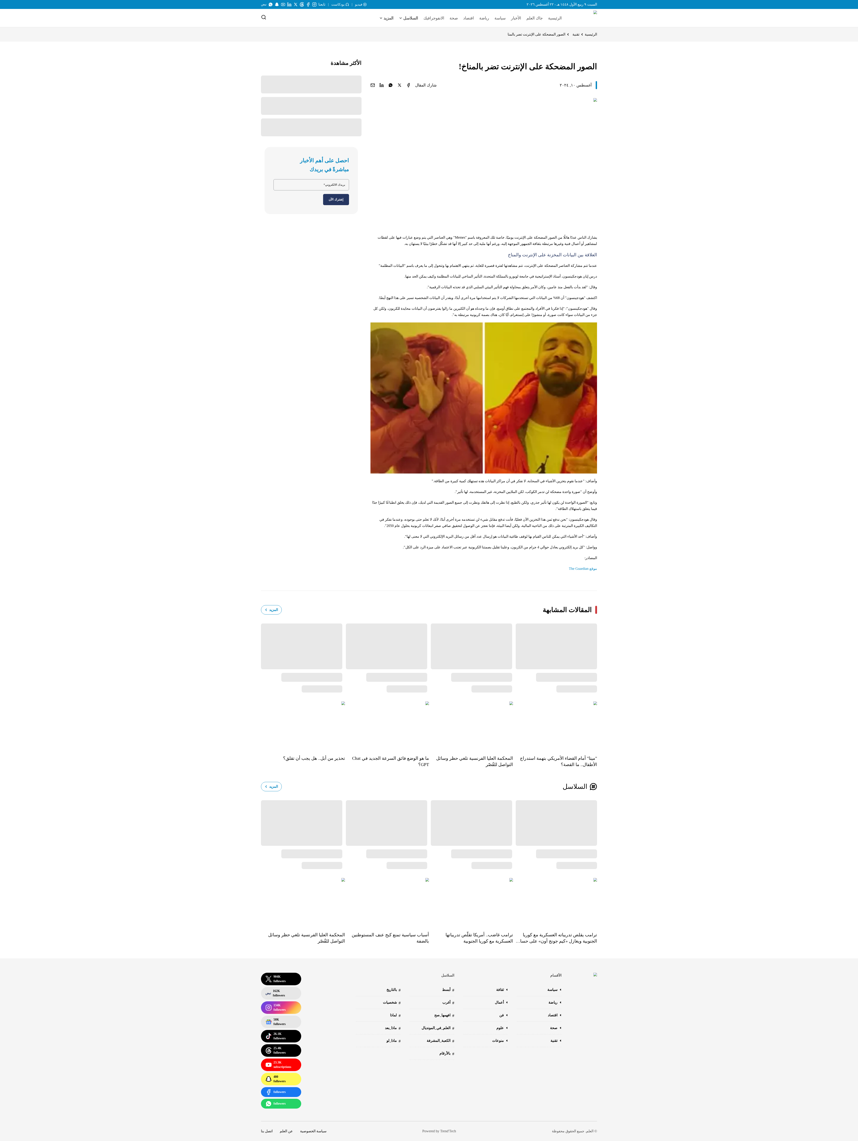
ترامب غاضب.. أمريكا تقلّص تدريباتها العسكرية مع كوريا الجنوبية (479, 937)
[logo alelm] (584, 18)
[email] (372, 85)
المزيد (273, 610)
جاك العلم (534, 18)
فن (501, 1015)
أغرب (448, 1002)
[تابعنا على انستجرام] (314, 4)
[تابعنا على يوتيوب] (283, 4)
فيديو (358, 4)
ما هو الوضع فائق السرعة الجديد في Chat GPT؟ (390, 761)
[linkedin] (381, 85)
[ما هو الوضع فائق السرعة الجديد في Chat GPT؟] (387, 725)
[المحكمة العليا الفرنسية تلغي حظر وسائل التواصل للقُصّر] (471, 725)
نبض (264, 4)
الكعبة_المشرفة (440, 1041)
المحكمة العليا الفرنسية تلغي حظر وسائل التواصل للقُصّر (474, 761)
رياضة (484, 18)
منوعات (498, 1040)
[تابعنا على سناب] (277, 4)
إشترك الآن (336, 199)
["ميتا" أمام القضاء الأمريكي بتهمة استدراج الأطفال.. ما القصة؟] (555, 725)
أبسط (448, 990)
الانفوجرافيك (433, 18)
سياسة (500, 18)
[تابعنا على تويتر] (295, 4)
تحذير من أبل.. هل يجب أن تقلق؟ (314, 758)
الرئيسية (555, 18)
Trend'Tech (448, 1131)
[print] (408, 85)
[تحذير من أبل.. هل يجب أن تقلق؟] (303, 725)
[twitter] (399, 85)
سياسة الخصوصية (313, 1131)
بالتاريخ (394, 990)
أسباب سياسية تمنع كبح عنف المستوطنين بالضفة (390, 937)
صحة (454, 18)
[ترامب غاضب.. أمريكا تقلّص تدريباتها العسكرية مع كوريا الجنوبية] (471, 901)
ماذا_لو (394, 1041)
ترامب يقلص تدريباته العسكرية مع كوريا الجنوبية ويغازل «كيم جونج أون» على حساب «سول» (556, 938)
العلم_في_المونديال (438, 1028)
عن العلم (286, 1131)
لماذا (395, 1015)
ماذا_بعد (393, 1028)
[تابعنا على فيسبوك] (308, 4)
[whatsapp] (390, 85)
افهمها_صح (444, 1015)
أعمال (499, 1002)
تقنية (575, 34)
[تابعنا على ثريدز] (302, 4)
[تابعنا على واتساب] (270, 4)
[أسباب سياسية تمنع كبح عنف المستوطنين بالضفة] (387, 901)
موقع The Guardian (583, 568)
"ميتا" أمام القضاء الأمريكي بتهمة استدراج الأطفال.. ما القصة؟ (558, 761)
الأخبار (516, 18)
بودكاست (338, 4)
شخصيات (392, 1002)
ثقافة (500, 990)
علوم (500, 1028)
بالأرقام (447, 1053)
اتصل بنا (267, 1131)
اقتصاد (468, 18)
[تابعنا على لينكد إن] (289, 4)
